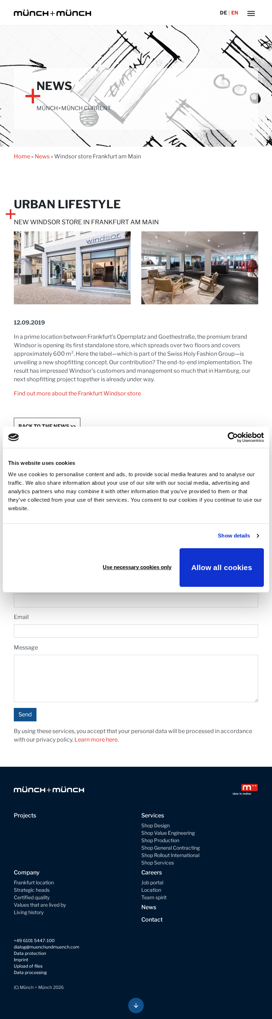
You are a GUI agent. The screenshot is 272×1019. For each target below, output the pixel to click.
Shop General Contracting (170, 848)
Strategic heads (32, 890)
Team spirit (153, 897)
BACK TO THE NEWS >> (47, 426)
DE (223, 13)
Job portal (152, 882)
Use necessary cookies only (137, 567)
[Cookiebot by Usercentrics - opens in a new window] (233, 437)
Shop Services (157, 863)
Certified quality (32, 897)
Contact (152, 919)
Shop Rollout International (170, 855)
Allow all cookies (221, 567)
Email (21, 617)
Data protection (30, 953)
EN (234, 13)
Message (26, 647)
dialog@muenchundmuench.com (46, 947)
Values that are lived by (40, 905)
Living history (29, 912)
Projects (25, 815)
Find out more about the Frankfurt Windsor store (77, 393)
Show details (234, 536)
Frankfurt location (34, 882)
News (42, 156)
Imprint (21, 959)
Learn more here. (96, 739)
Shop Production (160, 840)
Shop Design (155, 825)
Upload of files (28, 966)
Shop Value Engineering (168, 833)
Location (151, 890)
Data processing (30, 972)
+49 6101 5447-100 (34, 940)
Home (22, 156)
